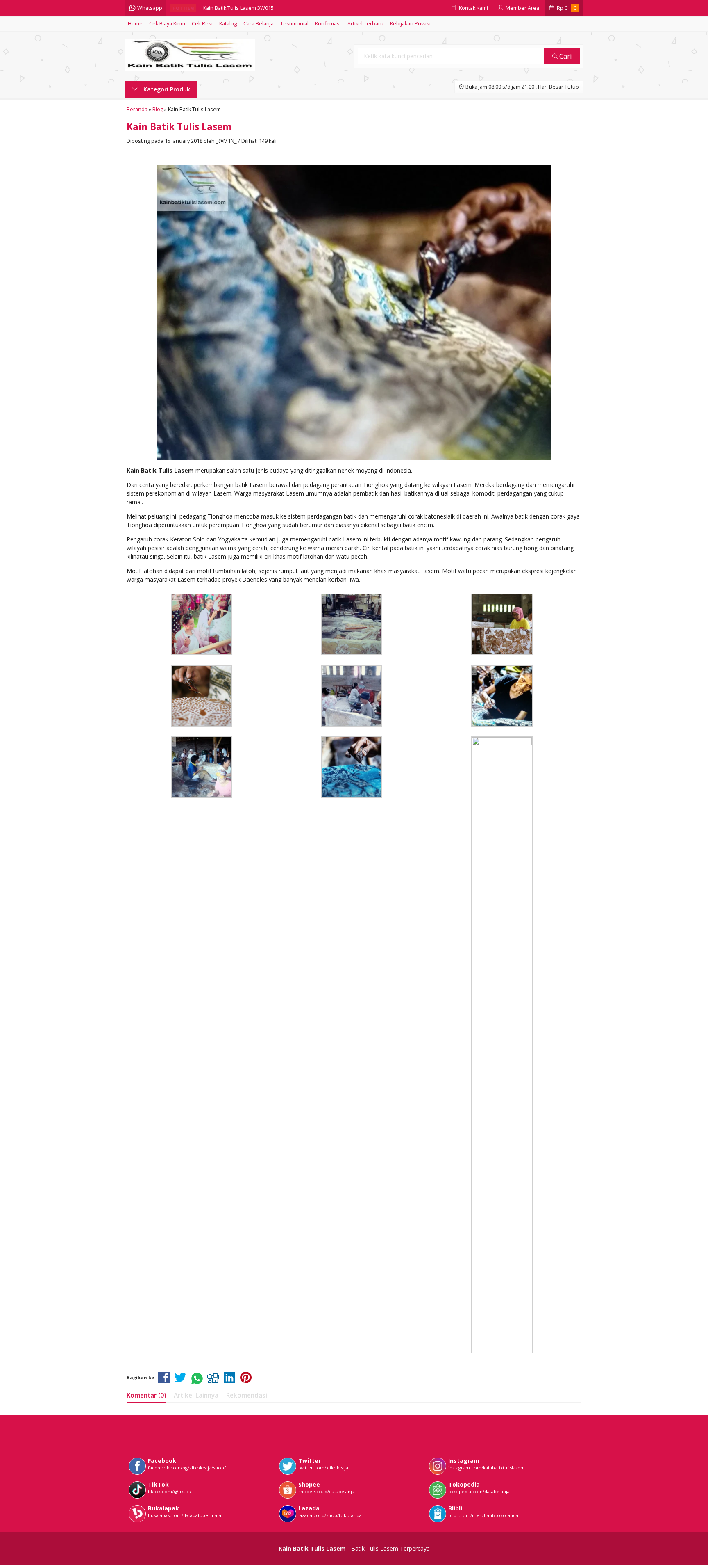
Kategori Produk (166, 89)
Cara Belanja (258, 23)
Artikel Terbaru (365, 23)
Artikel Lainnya (196, 1395)
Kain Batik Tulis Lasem (179, 126)
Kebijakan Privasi (410, 23)
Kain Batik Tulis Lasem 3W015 (238, 8)
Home (135, 23)
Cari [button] (565, 56)
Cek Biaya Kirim (167, 23)
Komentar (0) (146, 1395)
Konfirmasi (328, 23)
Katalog (228, 23)
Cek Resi (202, 23)
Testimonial (294, 23)
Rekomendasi (246, 1395)
